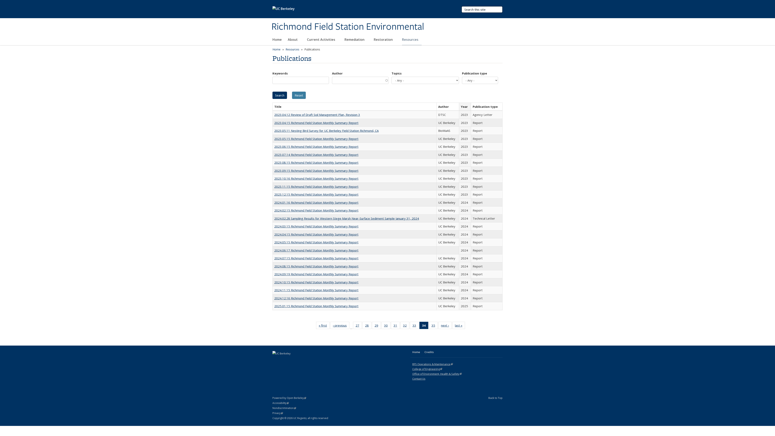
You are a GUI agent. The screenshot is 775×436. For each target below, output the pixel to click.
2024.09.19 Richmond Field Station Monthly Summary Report (316, 274)
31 (397, 326)
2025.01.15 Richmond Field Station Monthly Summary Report (316, 306)
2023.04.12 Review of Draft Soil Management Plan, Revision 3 (317, 115)
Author (337, 73)
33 (416, 326)
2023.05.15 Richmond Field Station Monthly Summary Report (316, 139)
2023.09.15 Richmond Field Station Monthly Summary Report (316, 171)
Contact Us (418, 378)
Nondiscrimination (284, 408)
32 (406, 326)
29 (378, 326)
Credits (429, 352)
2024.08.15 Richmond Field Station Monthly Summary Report (316, 266)
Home (277, 39)
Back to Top (495, 398)
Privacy (277, 413)
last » (460, 326)
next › (446, 326)
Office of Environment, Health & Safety (437, 374)
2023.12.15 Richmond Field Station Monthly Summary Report (316, 194)
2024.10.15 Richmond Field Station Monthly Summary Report (316, 282)
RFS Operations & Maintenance (432, 364)
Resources (410, 39)
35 (434, 326)
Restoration (384, 39)
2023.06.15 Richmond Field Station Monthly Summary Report (316, 147)
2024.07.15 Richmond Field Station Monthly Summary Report (316, 258)
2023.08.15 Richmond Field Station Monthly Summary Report (316, 162)
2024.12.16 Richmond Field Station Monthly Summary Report (316, 298)
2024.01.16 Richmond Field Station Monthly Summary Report (316, 202)
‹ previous (341, 326)
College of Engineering (427, 369)
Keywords (280, 73)
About (293, 39)
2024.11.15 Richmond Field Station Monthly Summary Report (316, 290)
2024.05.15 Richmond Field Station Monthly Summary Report (316, 242)
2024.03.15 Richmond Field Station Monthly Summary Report (316, 226)
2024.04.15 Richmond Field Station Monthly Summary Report (316, 234)
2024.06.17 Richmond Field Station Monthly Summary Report (316, 250)
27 (359, 326)
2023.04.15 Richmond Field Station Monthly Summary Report (316, 123)
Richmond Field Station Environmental (347, 27)
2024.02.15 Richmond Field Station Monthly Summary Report (316, 210)
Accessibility (280, 403)
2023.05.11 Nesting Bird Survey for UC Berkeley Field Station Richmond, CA (326, 131)
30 (387, 326)
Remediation (355, 39)
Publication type (474, 73)
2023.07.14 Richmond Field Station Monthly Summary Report (316, 155)
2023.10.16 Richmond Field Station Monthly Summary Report (316, 178)
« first (324, 326)
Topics (397, 73)
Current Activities (321, 39)
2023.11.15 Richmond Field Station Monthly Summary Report (316, 186)
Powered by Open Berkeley (289, 398)
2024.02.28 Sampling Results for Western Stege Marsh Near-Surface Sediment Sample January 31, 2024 (346, 218)
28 (368, 326)
